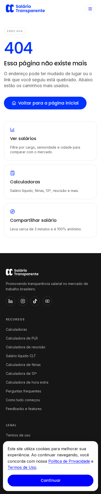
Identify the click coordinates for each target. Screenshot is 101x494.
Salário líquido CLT (21, 356)
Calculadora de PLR (22, 338)
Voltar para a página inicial (48, 103)
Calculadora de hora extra (27, 382)
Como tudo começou (23, 400)
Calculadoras (16, 329)
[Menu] (90, 9)
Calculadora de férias (23, 365)
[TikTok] (35, 301)
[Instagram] (22, 301)
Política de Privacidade (69, 461)
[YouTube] (47, 301)
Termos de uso (18, 435)
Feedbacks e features (24, 409)
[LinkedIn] (10, 301)
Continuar (51, 480)
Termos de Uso (22, 467)
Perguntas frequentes (23, 391)
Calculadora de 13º (21, 373)
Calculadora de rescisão (25, 347)
